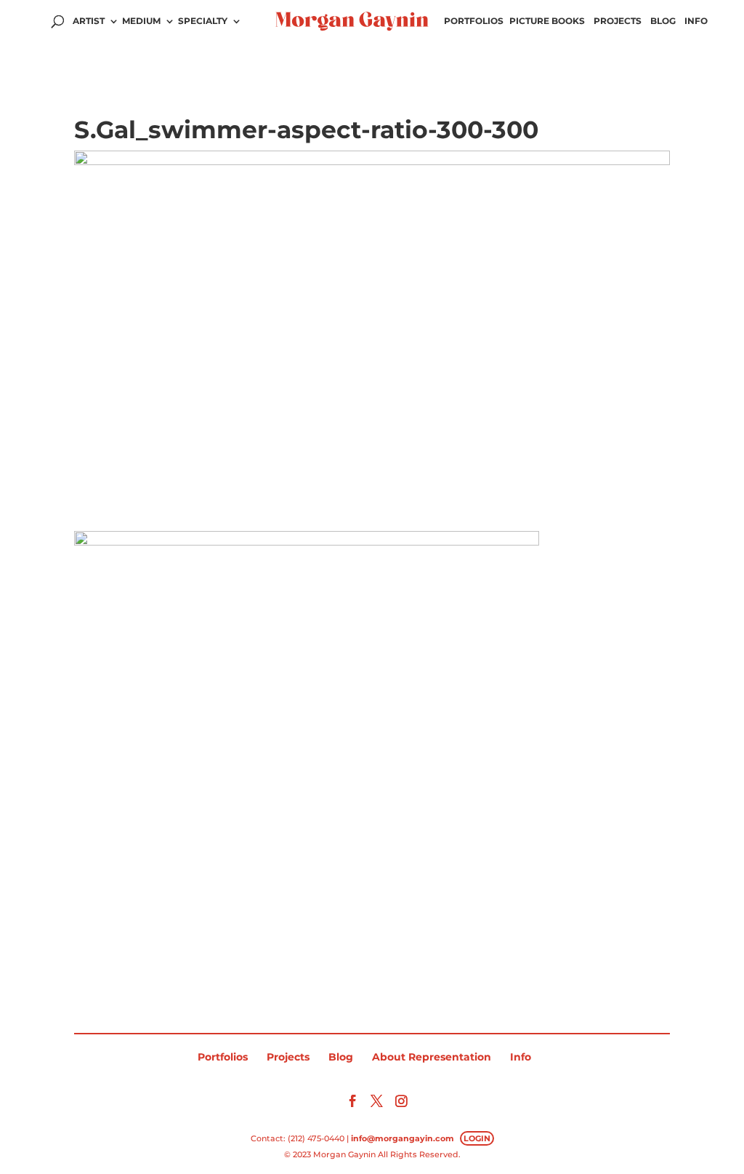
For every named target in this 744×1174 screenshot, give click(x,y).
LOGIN (477, 1138)
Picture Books (547, 21)
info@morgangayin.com (402, 1138)
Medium (141, 21)
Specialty (202, 21)
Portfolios (474, 21)
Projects (618, 21)
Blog (663, 21)
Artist (89, 21)
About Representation (431, 1056)
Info (696, 21)
